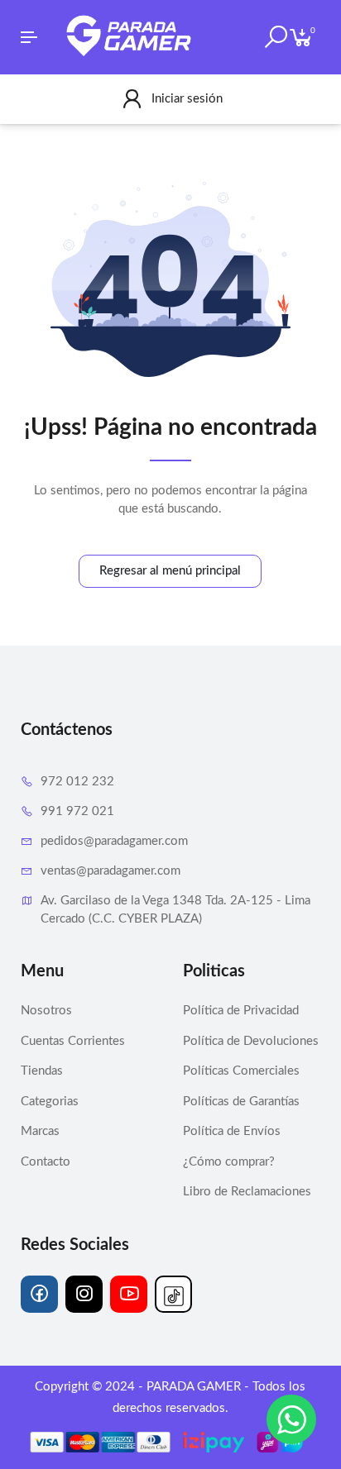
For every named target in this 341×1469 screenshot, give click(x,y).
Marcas (40, 1131)
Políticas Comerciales (241, 1071)
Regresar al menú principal (170, 571)
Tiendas (42, 1071)
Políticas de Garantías (241, 1101)
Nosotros (46, 1010)
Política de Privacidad (241, 1010)
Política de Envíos (232, 1131)
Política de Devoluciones (251, 1041)
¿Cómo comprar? (229, 1162)
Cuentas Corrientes (73, 1041)
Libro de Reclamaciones (247, 1191)
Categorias (50, 1101)
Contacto (45, 1162)
